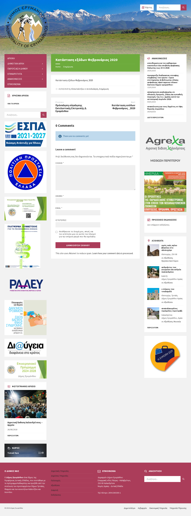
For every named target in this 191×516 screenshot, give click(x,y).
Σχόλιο (60, 163)
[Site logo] (26, 48)
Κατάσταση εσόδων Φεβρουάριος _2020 (123, 107)
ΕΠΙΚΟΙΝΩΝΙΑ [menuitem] (13, 84)
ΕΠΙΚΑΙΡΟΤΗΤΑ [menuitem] (14, 73)
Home (58, 66)
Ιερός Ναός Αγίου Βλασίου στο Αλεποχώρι (169, 247)
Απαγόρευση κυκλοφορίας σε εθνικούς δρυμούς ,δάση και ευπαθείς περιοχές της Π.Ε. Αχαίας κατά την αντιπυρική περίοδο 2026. (165, 95)
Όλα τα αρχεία (13, 104)
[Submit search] (184, 7)
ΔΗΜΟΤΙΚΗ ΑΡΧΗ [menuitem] (15, 63)
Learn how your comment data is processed (112, 253)
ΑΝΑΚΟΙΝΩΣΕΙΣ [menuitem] (14, 79)
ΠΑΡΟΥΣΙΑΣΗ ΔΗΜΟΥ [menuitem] (17, 68)
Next (133, 102)
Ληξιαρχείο (142, 508)
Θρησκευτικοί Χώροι (169, 261)
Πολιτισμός (55, 480)
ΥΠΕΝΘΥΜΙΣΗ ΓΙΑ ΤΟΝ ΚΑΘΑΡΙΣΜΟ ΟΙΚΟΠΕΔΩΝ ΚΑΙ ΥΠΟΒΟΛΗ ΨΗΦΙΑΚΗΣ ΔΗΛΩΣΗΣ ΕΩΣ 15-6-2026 (163, 65)
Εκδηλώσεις (56, 495)
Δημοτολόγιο (129, 508)
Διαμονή (54, 490)
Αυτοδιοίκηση (92, 89)
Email (59, 208)
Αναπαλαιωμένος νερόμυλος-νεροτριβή (171, 309)
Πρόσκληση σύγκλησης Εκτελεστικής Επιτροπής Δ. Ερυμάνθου (71, 108)
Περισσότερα (152, 328)
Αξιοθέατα (168, 258)
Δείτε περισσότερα (155, 117)
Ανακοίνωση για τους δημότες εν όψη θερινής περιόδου (164, 107)
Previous (60, 102)
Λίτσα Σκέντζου (77, 89)
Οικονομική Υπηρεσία (158, 508)
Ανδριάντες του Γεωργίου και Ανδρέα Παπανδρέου (171, 269)
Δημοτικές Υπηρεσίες (60, 471)
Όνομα (60, 196)
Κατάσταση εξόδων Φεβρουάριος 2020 (74, 80)
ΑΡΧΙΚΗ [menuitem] (11, 58)
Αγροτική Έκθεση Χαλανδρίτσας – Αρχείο (25, 424)
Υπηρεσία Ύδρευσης (178, 508)
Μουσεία (177, 321)
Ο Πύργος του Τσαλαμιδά (167, 290)
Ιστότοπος (61, 220)
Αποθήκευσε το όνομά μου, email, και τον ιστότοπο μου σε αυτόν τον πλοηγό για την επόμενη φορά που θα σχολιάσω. (77, 234)
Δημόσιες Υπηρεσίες (59, 476)
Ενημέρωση (68, 66)
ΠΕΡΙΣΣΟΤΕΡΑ (13, 436)
